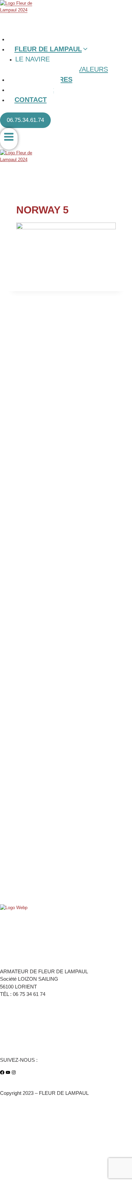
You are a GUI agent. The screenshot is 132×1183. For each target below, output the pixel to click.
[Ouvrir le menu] (9, 139)
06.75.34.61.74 (25, 120)
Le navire (32, 59)
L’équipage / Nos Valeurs (24, 1027)
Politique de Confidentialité (26, 1144)
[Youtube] (8, 1072)
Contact (31, 99)
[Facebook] (2, 1072)
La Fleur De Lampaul (20, 1019)
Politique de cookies (20, 1131)
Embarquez (11, 1034)
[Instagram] (14, 1072)
